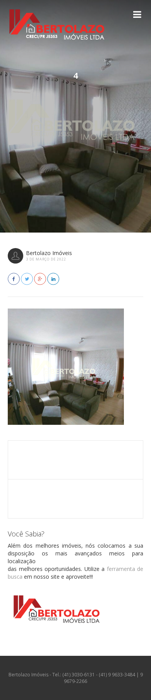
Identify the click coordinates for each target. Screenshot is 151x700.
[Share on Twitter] (27, 279)
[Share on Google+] (40, 279)
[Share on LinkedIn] (53, 279)
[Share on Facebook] (14, 279)
